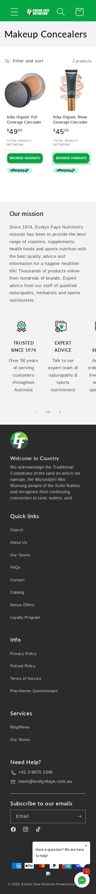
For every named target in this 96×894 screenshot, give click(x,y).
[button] (14, 12)
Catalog (17, 592)
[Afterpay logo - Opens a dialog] (15, 171)
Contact (17, 580)
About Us (18, 542)
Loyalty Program (25, 617)
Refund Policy (23, 666)
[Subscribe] (79, 816)
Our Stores (20, 555)
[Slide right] (60, 412)
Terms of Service (25, 678)
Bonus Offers (22, 605)
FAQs (15, 567)
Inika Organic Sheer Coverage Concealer (70, 119)
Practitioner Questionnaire (34, 691)
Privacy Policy (23, 653)
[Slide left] (36, 412)
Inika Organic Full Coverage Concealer (24, 119)
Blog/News (20, 727)
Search (16, 530)
